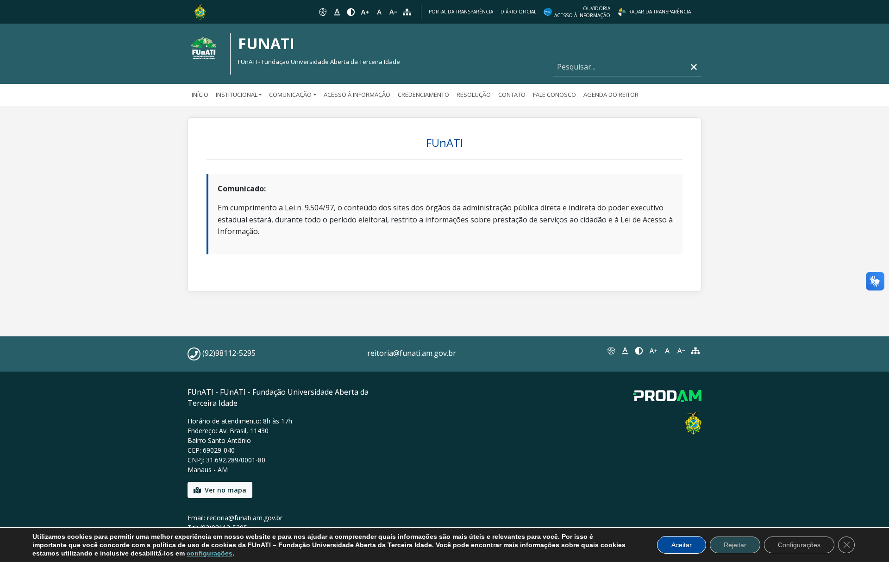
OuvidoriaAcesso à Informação (582, 12)
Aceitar (681, 545)
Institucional (236, 94)
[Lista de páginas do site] (695, 351)
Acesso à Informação (357, 94)
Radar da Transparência (659, 11)
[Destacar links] (337, 12)
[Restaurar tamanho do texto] (379, 12)
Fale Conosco (554, 94)
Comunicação (290, 94)
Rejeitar (735, 545)
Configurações (799, 545)
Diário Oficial (518, 11)
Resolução (474, 94)
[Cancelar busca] (693, 67)
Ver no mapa (225, 490)
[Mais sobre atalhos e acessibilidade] (611, 351)
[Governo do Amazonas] (200, 11)
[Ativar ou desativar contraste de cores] (351, 12)
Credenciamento (423, 94)
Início (200, 94)
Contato (512, 94)
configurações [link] (209, 553)
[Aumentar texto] (365, 12)
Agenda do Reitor (611, 94)
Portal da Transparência (461, 11)
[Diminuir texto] (393, 12)
